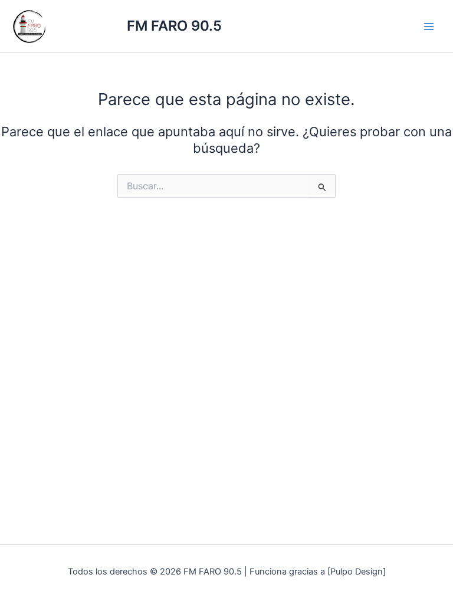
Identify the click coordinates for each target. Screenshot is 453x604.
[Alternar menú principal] (428, 26)
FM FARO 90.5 (174, 25)
